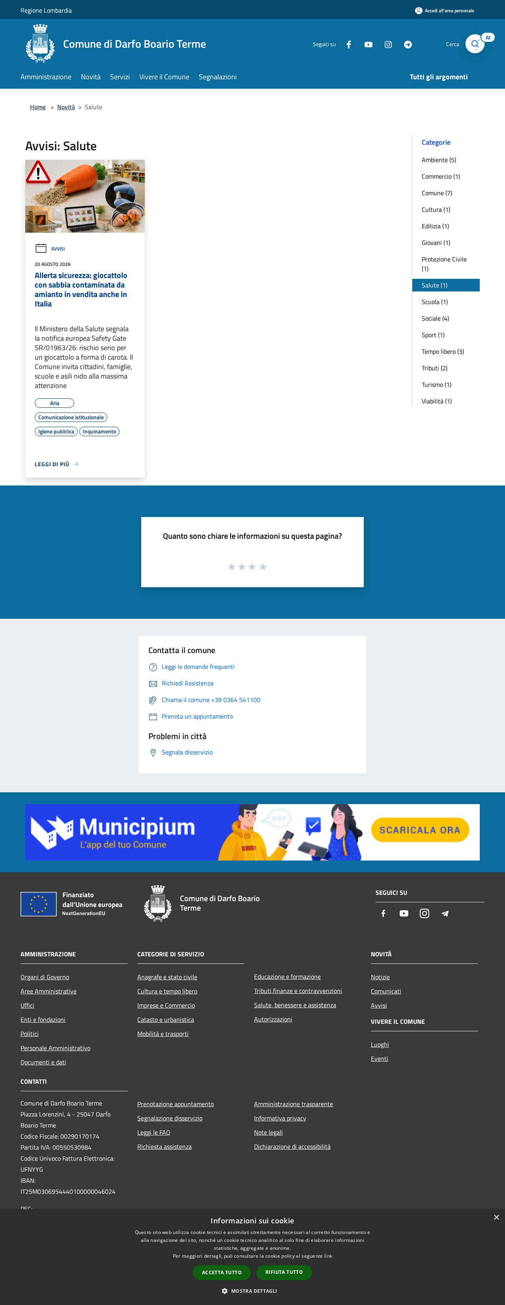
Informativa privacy (280, 1118)
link (328, 1256)
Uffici (27, 1005)
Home (38, 107)
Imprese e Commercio (166, 1005)
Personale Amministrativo (55, 1048)
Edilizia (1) (435, 226)
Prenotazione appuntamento (175, 1104)
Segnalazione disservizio (169, 1118)
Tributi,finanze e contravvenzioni (298, 990)
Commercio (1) (441, 176)
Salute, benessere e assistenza (295, 1005)
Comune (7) (437, 193)
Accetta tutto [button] (222, 1272)
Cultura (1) (436, 209)
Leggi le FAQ (153, 1132)
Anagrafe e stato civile (167, 977)
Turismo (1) (436, 384)
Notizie (380, 977)
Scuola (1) (435, 301)
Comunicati (386, 991)
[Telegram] (405, 43)
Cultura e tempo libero (167, 991)
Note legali (268, 1132)
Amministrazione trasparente (293, 1104)
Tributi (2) (434, 368)
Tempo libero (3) (443, 351)
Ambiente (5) (439, 159)
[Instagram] (385, 43)
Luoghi (380, 1044)
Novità (66, 107)
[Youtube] (365, 43)
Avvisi (58, 248)
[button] (252, 1291)
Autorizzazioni (273, 1019)
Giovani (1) (436, 242)
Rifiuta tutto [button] (284, 1272)
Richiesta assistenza (164, 1146)
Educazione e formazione (287, 976)
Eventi (379, 1058)
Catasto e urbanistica (165, 1019)
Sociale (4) (435, 318)
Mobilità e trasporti (163, 1033)
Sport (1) (433, 335)
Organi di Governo (45, 977)
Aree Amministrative (49, 991)
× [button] (496, 1218)
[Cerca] (475, 43)
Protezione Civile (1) (444, 263)
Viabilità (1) (437, 401)
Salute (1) (434, 285)
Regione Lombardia (46, 10)
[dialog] (252, 1257)
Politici (30, 1033)
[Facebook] (346, 43)
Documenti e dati (43, 1062)
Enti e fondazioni (43, 1019)
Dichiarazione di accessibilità (292, 1146)
